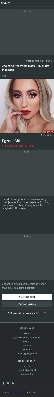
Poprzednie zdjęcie (27, 304)
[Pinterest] (13, 384)
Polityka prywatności (27, 353)
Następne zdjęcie (27, 297)
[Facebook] (3, 384)
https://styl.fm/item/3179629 (18, 145)
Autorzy (27, 345)
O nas (27, 333)
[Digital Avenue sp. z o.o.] (17, 392)
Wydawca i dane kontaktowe (27, 337)
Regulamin (27, 349)
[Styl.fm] (7, 3)
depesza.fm (27, 374)
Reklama (27, 341)
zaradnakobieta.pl (27, 370)
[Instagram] (8, 384)
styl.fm (49, 135)
